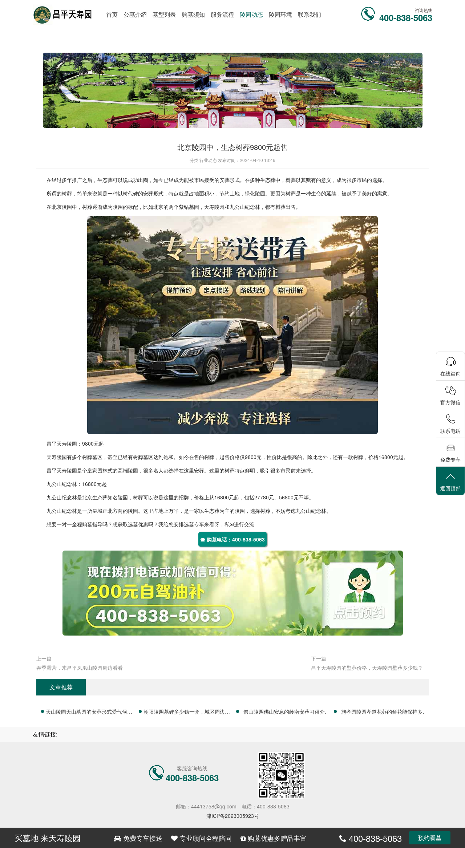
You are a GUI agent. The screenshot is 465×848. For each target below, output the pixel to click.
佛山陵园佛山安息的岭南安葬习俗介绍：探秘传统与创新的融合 (284, 712)
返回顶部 (450, 488)
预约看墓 (429, 837)
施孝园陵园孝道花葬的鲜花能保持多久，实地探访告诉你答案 (381, 712)
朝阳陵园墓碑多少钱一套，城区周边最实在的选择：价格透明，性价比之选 (186, 712)
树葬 (67, 193)
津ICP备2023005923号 (232, 815)
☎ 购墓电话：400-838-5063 (232, 539)
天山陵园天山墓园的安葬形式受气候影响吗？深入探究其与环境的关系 (89, 712)
